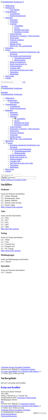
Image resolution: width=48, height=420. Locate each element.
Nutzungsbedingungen (9, 416)
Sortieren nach (6, 369)
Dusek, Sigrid (10, 205)
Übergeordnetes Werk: (9, 398)
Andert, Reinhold (11, 196)
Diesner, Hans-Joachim (13, 203)
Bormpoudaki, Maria (12, 198)
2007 (7, 225)
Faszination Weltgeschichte (26, 398)
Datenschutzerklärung (8, 414)
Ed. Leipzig (9, 249)
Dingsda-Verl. (10, 246)
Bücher (8, 262)
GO (24, 82)
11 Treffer (4, 373)
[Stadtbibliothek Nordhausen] (11, 2)
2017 (7, 220)
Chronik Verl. (10, 244)
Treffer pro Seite (18, 373)
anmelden (4, 86)
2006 (7, 227)
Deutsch (9, 272)
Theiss (7, 240)
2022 (7, 218)
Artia (7, 242)
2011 (7, 222)
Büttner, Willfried (11, 201)
